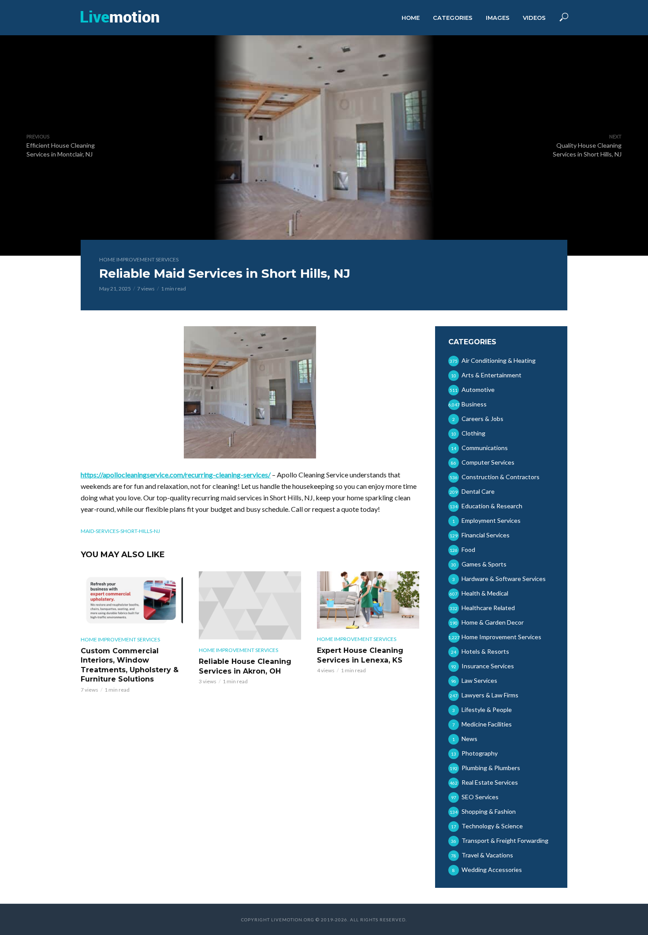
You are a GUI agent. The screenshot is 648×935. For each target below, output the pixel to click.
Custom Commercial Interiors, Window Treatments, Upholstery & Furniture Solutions (130, 665)
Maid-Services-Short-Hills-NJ (120, 531)
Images (498, 17)
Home (411, 17)
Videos (534, 17)
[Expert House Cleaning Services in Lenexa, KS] (368, 600)
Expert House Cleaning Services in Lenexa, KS (360, 655)
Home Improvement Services (139, 259)
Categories (453, 17)
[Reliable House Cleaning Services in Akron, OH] (250, 605)
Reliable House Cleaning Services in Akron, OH (245, 666)
